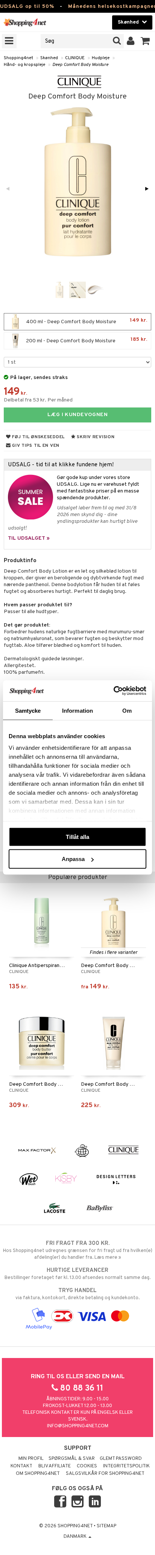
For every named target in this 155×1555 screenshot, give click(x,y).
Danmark (76, 1537)
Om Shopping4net (38, 1474)
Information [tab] (77, 710)
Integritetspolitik (126, 1466)
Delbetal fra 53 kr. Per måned (38, 400)
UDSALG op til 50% (27, 6)
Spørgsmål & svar (72, 1459)
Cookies (87, 1466)
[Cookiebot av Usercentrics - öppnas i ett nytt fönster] (113, 691)
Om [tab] (127, 710)
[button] (145, 41)
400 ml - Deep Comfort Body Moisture (86, 321)
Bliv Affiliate (54, 1466)
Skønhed (49, 58)
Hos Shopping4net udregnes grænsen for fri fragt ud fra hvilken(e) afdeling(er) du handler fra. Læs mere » (77, 1250)
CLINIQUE (75, 58)
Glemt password (121, 1459)
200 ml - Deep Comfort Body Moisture (86, 340)
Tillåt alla (77, 836)
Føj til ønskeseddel (38, 437)
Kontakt (21, 1466)
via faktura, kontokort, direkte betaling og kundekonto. (77, 1294)
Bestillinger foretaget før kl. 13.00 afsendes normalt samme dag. (77, 1274)
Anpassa (73, 859)
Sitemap (106, 1526)
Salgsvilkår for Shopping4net (105, 1474)
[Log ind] (131, 41)
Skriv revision (95, 437)
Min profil (31, 1459)
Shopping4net (18, 58)
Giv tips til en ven (35, 446)
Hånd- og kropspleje (24, 65)
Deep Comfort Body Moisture (80, 65)
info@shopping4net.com (77, 1426)
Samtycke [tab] (28, 710)
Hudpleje (100, 58)
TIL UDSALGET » (29, 538)
